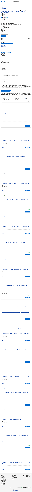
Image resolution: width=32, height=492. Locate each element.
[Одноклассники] (3, 17)
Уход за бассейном (3, 479)
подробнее (3, 147)
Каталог (2, 474)
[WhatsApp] (5, 17)
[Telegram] (7, 17)
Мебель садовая (3, 483)
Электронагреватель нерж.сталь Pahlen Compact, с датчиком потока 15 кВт (15, 333)
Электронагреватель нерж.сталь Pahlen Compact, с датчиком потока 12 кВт (15, 312)
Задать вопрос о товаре (6, 52)
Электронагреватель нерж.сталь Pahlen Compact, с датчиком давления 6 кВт (15, 140)
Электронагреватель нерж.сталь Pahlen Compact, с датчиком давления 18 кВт (16, 226)
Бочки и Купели (3, 481)
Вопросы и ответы (14, 477)
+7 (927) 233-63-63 (26, 476)
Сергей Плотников (15, 490)
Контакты (13, 479)
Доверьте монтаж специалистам (7, 43)
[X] (2, 17)
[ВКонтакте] (1, 17)
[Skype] (6, 17)
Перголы (2, 482)
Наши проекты (14, 475)
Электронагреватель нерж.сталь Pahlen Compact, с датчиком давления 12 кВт (16, 183)
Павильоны (2, 476)
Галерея (13, 476)
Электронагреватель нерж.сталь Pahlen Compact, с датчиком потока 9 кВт (15, 290)
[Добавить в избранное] (29, 107)
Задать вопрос (2, 96)
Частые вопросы (3, 46)
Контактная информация (27, 474)
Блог (12, 478)
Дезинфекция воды (3, 480)
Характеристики (3, 45)
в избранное (2, 28)
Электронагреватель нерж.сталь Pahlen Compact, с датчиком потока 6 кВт (15, 269)
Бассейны (2, 475)
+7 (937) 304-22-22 (16, 1)
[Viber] (4, 17)
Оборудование (3, 477)
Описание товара (3, 44)
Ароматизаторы (3, 484)
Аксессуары (2, 478)
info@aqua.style (27, 478)
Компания (13, 474)
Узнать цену (27, 147)
